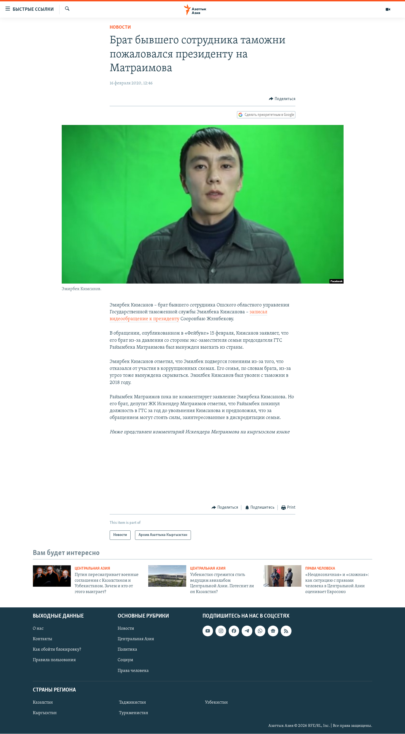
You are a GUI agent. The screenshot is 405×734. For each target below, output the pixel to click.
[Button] (282, 99)
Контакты (42, 639)
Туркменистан (133, 713)
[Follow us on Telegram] (247, 631)
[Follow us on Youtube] (207, 631)
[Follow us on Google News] (273, 631)
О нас (38, 628)
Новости (120, 27)
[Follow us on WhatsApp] (260, 631)
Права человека (320, 569)
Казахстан (43, 702)
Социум (125, 660)
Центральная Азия (92, 569)
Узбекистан (216, 702)
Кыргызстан (45, 713)
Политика (127, 649)
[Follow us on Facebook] (234, 631)
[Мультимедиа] (388, 9)
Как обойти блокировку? (57, 649)
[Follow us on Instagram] (220, 631)
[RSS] (286, 631)
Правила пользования (54, 660)
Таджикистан (132, 702)
